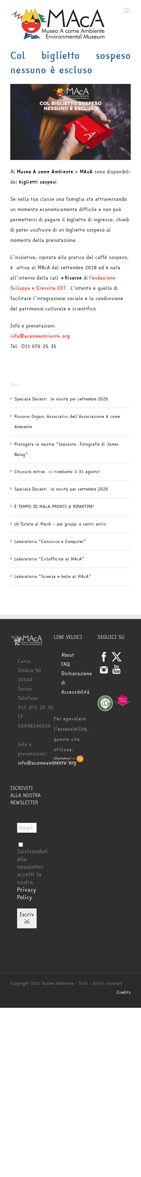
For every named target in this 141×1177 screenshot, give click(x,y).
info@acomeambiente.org (47, 763)
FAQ (65, 664)
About (67, 655)
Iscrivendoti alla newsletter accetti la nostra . (32, 874)
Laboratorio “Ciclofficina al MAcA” (49, 559)
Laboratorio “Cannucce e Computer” (50, 541)
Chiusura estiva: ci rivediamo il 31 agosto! (57, 472)
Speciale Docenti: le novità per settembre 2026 (61, 399)
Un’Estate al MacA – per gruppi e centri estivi (60, 524)
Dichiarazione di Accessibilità (74, 683)
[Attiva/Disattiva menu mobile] (127, 10)
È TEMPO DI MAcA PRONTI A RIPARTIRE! (54, 507)
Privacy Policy (26, 893)
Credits (124, 992)
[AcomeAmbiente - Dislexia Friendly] (69, 760)
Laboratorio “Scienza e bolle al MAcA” (52, 576)
